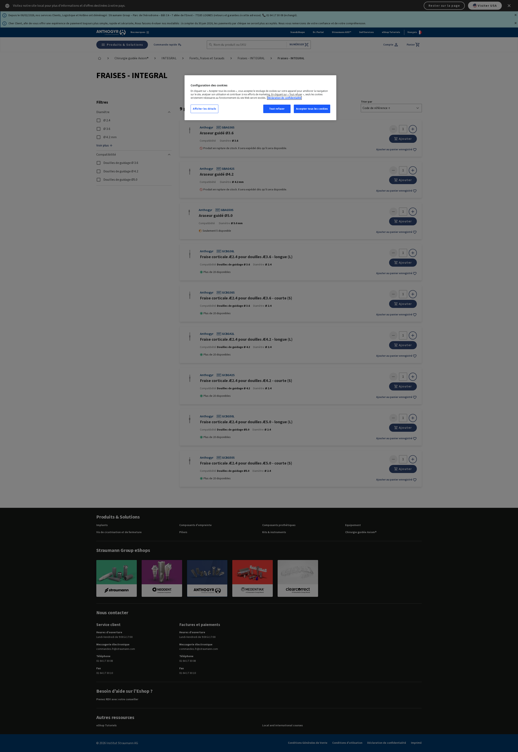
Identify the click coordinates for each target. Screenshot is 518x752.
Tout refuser (277, 108)
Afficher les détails (204, 108)
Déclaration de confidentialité (284, 97)
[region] (260, 97)
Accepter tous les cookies (312, 108)
